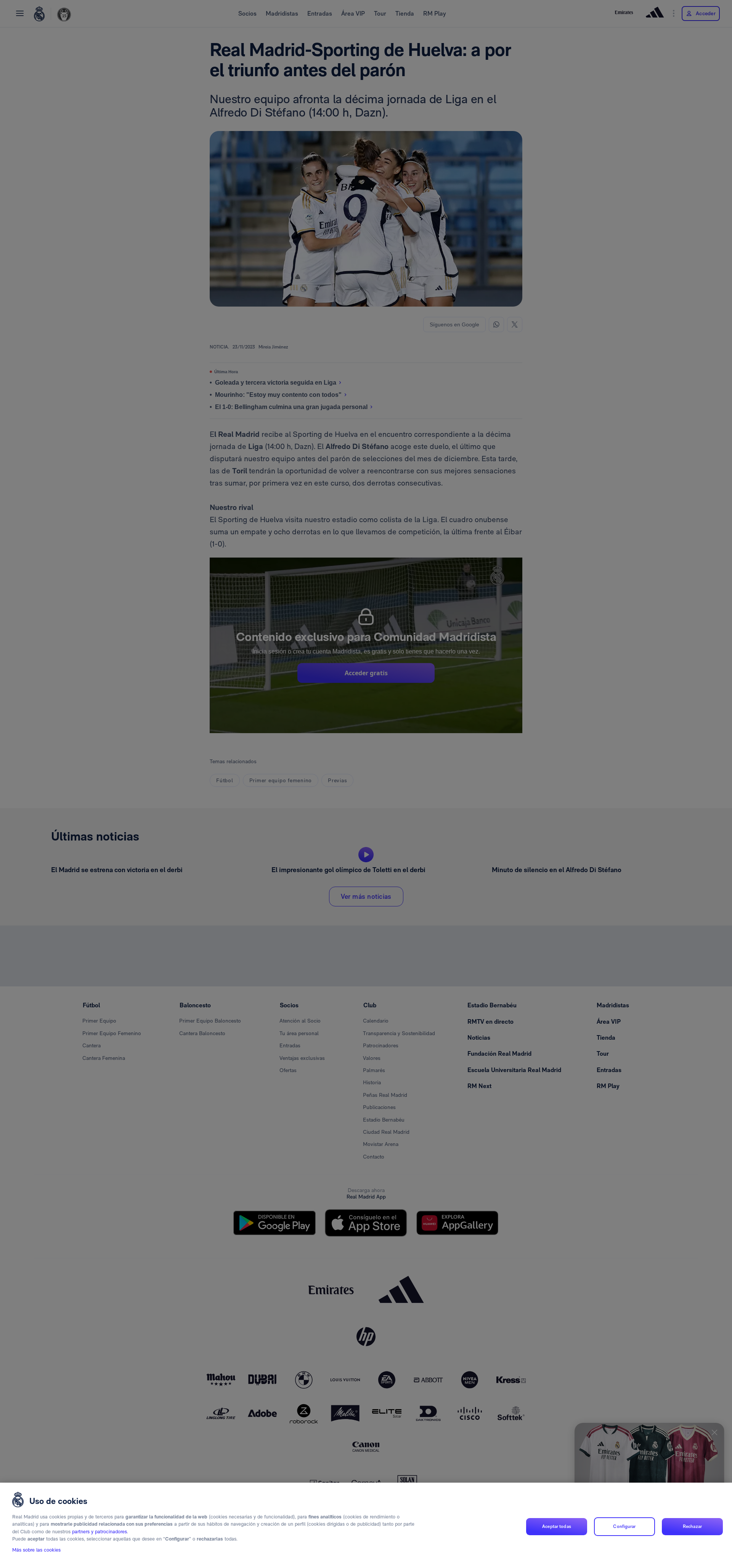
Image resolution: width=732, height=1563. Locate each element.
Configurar (624, 1526)
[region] (366, 1523)
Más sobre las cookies (36, 1550)
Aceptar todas (556, 1526)
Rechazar (692, 1526)
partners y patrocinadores (99, 1531)
